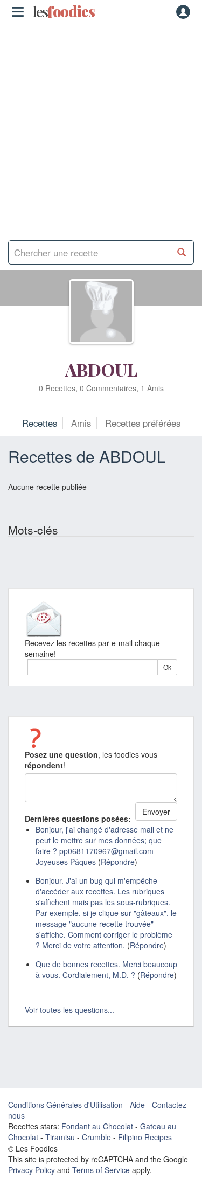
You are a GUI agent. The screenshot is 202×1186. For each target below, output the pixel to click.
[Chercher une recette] (182, 252)
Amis (81, 423)
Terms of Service (101, 1169)
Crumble (96, 1137)
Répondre (118, 861)
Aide (137, 1104)
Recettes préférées (142, 423)
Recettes (39, 423)
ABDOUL (101, 369)
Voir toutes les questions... (69, 1009)
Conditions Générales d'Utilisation (65, 1104)
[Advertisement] (101, 128)
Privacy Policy (31, 1169)
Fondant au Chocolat (97, 1126)
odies (63, 12)
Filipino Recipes (145, 1137)
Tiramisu (60, 1137)
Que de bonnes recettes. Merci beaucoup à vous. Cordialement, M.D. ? (106, 969)
